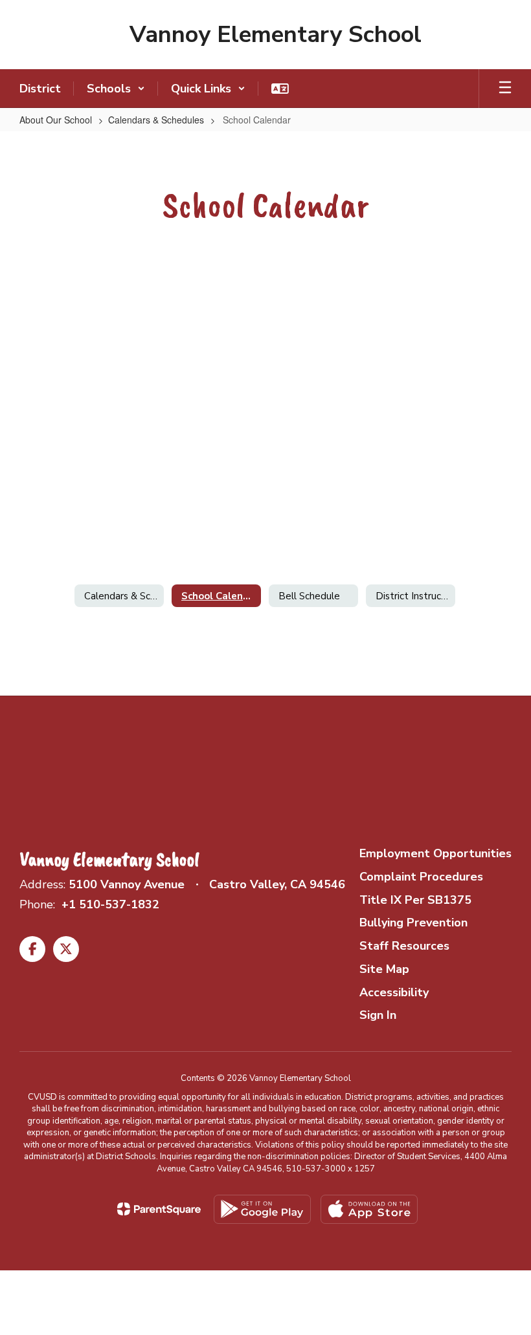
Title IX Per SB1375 (415, 900)
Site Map (384, 969)
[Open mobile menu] (505, 88)
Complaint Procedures (421, 876)
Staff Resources (404, 946)
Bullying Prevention (413, 922)
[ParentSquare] (159, 1209)
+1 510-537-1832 (110, 904)
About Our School (55, 119)
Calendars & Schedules (156, 119)
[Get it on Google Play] (262, 1209)
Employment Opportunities (435, 853)
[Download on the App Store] (369, 1209)
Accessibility (394, 992)
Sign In (377, 1015)
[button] (116, 88)
